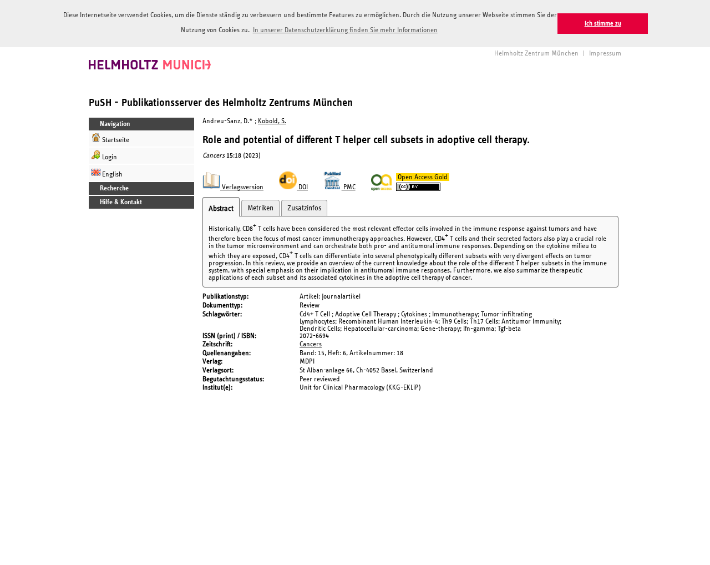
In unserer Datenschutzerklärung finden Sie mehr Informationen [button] (345, 30)
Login (108, 157)
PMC (349, 187)
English (111, 174)
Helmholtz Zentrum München (536, 53)
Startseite (114, 140)
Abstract (221, 209)
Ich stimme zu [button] (603, 24)
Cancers (311, 344)
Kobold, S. (272, 121)
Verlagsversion (241, 187)
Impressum (605, 53)
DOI (302, 187)
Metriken (260, 208)
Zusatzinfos (304, 208)
